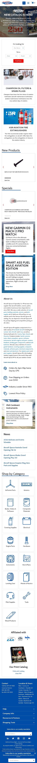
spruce (21, 338)
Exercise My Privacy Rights (24, 742)
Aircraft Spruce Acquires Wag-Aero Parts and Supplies (17, 464)
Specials (7, 188)
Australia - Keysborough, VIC (26, 703)
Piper (24, 334)
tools (5, 338)
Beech (28, 334)
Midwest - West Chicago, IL (25, 692)
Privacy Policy (18, 747)
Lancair (6, 332)
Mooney (6, 336)
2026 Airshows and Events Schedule (14, 441)
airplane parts (25, 351)
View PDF (18, 673)
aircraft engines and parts (19, 340)
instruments (7, 340)
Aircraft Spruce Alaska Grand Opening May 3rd (15, 456)
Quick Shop (18, 179)
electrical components (26, 349)
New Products (11, 150)
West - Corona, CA (23, 686)
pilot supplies (8, 353)
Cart (34, 3)
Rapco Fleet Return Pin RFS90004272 (16, 172)
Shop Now (10, 251)
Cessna (19, 334)
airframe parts (14, 349)
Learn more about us (10, 362)
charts (9, 338)
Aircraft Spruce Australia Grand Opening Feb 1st (15, 448)
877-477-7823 (11, 686)
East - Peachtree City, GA (25, 696)
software (26, 338)
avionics (21, 312)
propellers (15, 338)
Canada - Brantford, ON (24, 701)
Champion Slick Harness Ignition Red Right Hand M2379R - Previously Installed (18, 210)
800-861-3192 (6, 690)
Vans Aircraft (13, 332)
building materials (12, 312)
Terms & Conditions (27, 745)
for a (18, 52)
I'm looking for (18, 44)
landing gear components (18, 342)
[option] (18, 21)
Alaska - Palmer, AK (23, 698)
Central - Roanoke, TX (24, 690)
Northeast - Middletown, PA (26, 694)
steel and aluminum (12, 351)
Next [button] (33, 167)
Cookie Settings (18, 743)
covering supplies (19, 347)
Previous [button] (3, 167)
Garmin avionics (25, 336)
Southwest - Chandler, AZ (25, 688)
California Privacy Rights (11, 742)
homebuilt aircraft (18, 330)
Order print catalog (18, 671)
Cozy (21, 332)
